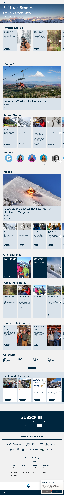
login (33, 472)
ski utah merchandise (14, 472)
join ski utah (34, 469)
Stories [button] (28, 1)
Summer (19, 359)
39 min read (51, 245)
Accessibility (35, 357)
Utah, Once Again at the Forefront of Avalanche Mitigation (28, 210)
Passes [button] (33, 1)
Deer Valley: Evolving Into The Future (53, 232)
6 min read (7, 144)
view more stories (32, 367)
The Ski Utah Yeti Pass (37, 391)
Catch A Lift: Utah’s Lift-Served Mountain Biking (9, 297)
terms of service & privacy (15, 475)
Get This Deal (7, 399)
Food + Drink (6, 361)
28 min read (36, 49)
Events (4, 359)
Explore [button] (38, 1)
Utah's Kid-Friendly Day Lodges (39, 128)
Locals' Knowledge (50, 357)
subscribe (39, 425)
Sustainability (20, 358)
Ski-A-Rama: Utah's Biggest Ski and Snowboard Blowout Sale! (9, 391)
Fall (48, 358)
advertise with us (13, 473)
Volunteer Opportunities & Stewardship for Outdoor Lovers (9, 129)
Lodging (34, 360)
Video (4, 358)
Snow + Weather (6, 360)
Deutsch (44, 472)
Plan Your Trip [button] (16, 1)
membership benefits (36, 467)
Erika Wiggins (44, 164)
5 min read (7, 49)
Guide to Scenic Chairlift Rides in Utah (53, 297)
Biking (19, 360)
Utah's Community (21, 357)
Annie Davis (32, 164)
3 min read (21, 144)
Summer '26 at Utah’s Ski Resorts (25, 101)
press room (23, 467)
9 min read (7, 218)
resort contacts (24, 470)
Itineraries (34, 358)
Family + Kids (6, 357)
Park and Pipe (35, 359)
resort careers (13, 470)
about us (12, 467)
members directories (36, 470)
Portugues (44, 469)
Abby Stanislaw (20, 164)
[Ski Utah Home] (6, 2)
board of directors (14, 469)
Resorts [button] (22, 1)
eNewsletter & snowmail (25, 472)
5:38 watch (50, 144)
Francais (44, 470)
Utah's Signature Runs (22, 128)
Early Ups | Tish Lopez (37, 231)
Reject (47, 491)
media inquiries (24, 469)
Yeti (8, 164)
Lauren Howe (55, 164)
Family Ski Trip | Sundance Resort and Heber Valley (39, 297)
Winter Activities (50, 360)
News (34, 361)
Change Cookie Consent (8, 492)
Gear (4, 362)
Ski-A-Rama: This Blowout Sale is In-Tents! (24, 391)
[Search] (59, 2)
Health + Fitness (50, 361)
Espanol (44, 473)
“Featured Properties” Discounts (53, 391)
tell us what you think (32, 461)
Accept (57, 491)
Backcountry (49, 359)
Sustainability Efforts (25, 473)
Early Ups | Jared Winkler (52, 128)
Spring (19, 361)
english (44, 467)
